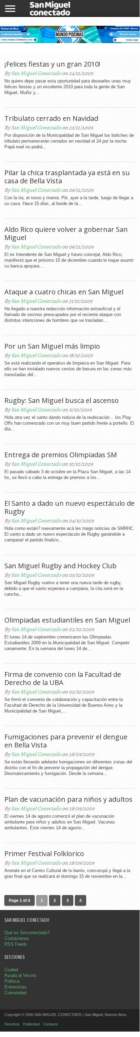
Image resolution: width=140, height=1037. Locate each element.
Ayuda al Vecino (20, 975)
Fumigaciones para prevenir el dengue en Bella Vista (65, 741)
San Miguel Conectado (36, 73)
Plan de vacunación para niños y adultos (68, 799)
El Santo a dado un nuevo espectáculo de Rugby (69, 507)
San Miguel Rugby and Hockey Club (60, 566)
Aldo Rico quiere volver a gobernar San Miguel (66, 233)
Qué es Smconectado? (26, 932)
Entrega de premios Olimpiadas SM (60, 455)
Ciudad (11, 969)
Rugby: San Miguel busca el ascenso (61, 400)
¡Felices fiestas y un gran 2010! (52, 64)
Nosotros (12, 1024)
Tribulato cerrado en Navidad (51, 118)
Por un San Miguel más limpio (52, 346)
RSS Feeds (15, 944)
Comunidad (15, 992)
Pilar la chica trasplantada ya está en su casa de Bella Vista (67, 177)
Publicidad (31, 1024)
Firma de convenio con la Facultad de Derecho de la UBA (62, 678)
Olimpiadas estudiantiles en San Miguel (67, 620)
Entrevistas (15, 986)
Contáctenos (16, 938)
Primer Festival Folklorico (44, 854)
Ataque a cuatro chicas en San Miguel (63, 292)
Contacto (50, 1024)
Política (11, 981)
